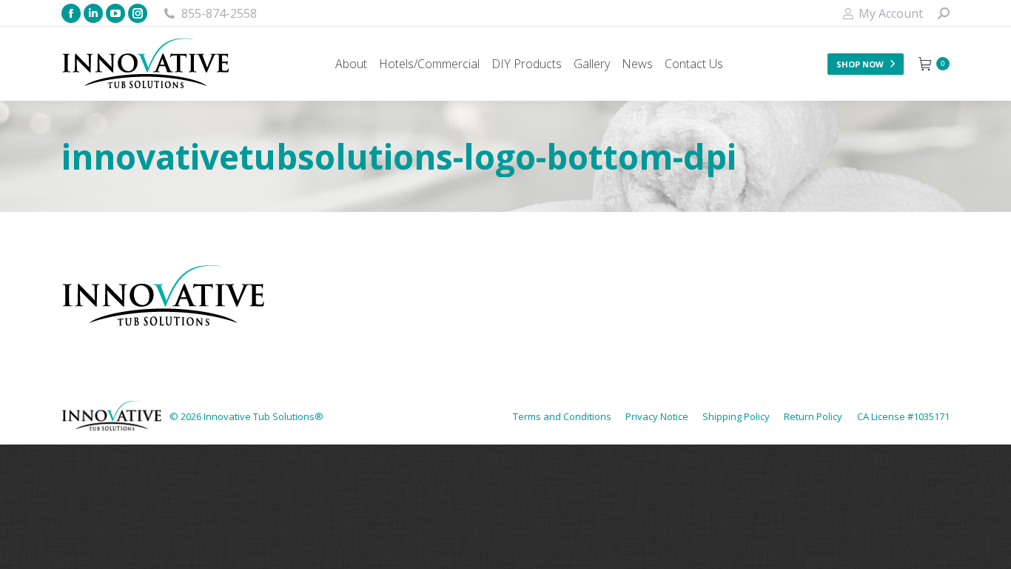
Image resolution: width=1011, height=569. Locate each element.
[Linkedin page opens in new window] (93, 13)
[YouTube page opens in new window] (115, 13)
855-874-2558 (219, 13)
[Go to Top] (989, 547)
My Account (891, 13)
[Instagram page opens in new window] (137, 13)
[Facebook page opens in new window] (71, 13)
